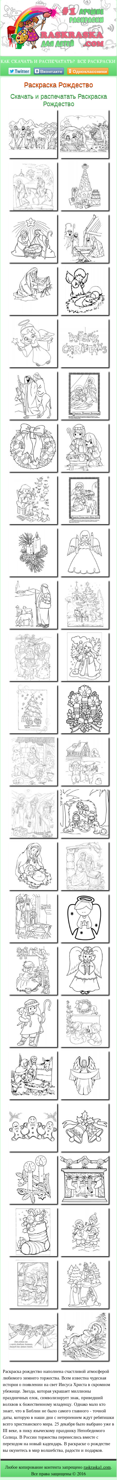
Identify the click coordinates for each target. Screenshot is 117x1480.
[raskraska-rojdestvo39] (33, 1127)
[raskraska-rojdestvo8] (84, 290)
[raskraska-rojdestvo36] (84, 1022)
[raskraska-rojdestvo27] (33, 813)
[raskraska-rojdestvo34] (84, 970)
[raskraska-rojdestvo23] (33, 709)
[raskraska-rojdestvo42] (84, 1179)
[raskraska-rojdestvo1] (33, 134)
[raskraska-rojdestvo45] (33, 1284)
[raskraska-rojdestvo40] (84, 1127)
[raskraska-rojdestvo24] (84, 709)
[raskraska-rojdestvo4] (84, 186)
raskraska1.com (97, 1467)
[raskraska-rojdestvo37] (33, 1075)
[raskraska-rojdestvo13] (33, 447)
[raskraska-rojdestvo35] (33, 1022)
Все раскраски (96, 61)
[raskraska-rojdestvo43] (33, 1232)
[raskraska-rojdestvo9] (33, 343)
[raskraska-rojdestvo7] (33, 290)
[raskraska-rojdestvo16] (84, 500)
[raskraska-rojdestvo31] (33, 918)
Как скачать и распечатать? (38, 61)
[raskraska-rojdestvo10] (84, 343)
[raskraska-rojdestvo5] (33, 238)
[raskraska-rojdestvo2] (84, 134)
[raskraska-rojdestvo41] (33, 1179)
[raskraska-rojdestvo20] (84, 604)
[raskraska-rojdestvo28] (84, 813)
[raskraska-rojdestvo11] (33, 395)
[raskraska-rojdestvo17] (33, 552)
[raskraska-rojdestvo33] (33, 970)
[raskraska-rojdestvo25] (33, 761)
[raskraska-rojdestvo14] (84, 447)
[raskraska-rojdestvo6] (84, 238)
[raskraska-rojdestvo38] (84, 1075)
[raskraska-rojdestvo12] (84, 395)
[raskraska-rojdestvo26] (84, 761)
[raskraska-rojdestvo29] (33, 866)
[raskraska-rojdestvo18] (84, 552)
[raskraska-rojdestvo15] (33, 500)
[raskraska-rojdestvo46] (84, 1284)
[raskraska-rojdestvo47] (33, 1336)
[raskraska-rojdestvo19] (33, 604)
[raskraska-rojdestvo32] (84, 918)
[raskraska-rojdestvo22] (84, 656)
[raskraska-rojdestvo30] (84, 866)
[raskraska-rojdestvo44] (84, 1232)
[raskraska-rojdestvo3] (33, 186)
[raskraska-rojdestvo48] (84, 1336)
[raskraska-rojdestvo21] (33, 656)
